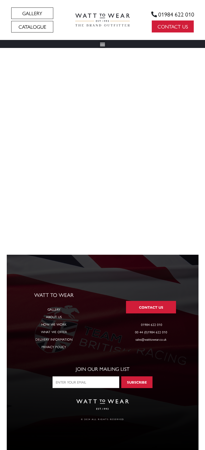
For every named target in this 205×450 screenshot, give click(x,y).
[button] (102, 44)
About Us (54, 316)
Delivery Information (54, 339)
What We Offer (54, 331)
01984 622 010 (176, 14)
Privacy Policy (54, 346)
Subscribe (137, 382)
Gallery (54, 309)
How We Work (53, 324)
